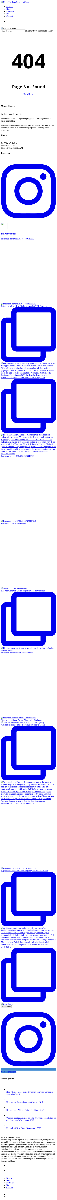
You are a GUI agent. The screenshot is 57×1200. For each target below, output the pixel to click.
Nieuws (9, 1178)
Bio (7, 1185)
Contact (9, 1187)
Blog (8, 1180)
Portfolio (10, 1183)
